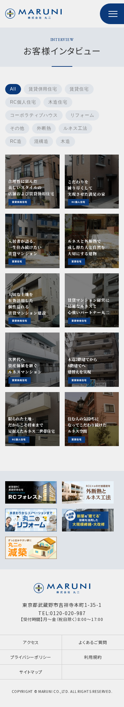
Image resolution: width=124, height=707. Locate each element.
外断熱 (44, 128)
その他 (17, 128)
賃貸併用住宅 (43, 89)
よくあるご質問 (93, 642)
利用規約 (93, 657)
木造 (65, 141)
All (13, 89)
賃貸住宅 (79, 89)
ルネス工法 (75, 128)
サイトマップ (30, 672)
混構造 (41, 141)
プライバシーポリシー (30, 657)
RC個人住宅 (23, 102)
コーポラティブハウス (34, 115)
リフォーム (82, 115)
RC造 (16, 141)
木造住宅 (58, 102)
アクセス (31, 642)
